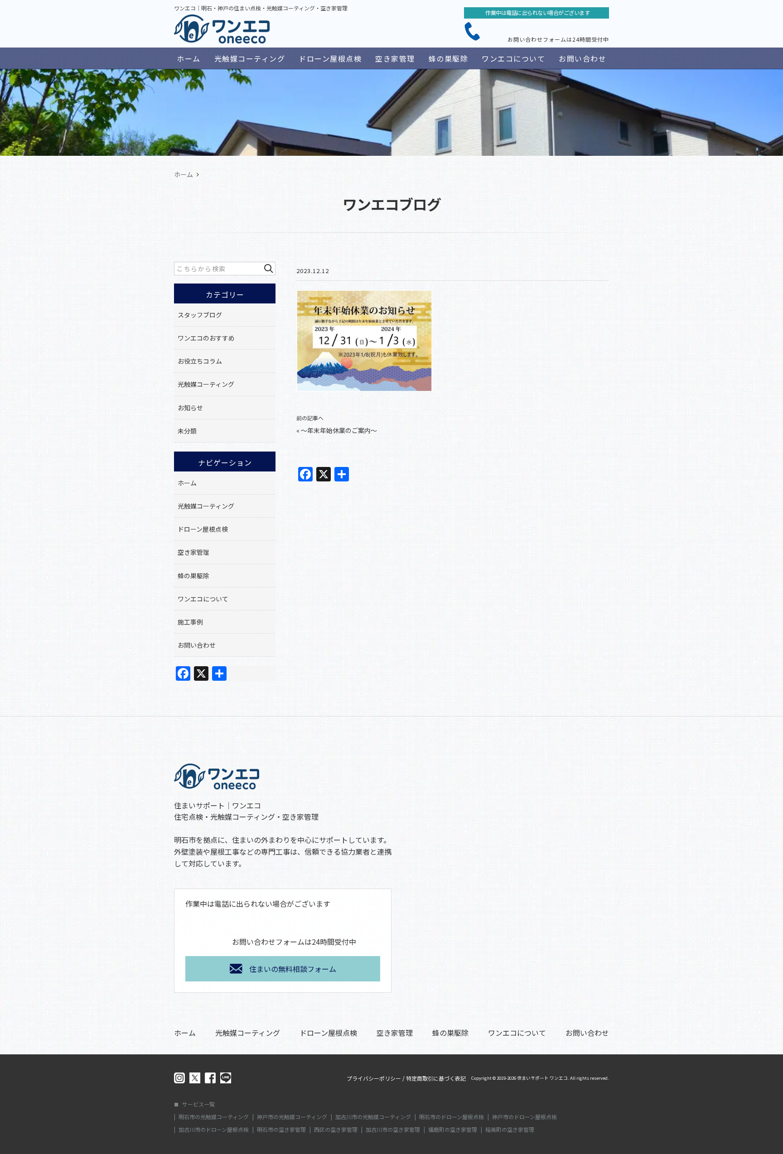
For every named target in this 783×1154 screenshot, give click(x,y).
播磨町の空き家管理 (452, 1129)
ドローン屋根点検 (330, 58)
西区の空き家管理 (336, 1129)
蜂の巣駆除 (449, 58)
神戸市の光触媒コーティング (292, 1117)
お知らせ (190, 407)
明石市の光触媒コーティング (214, 1117)
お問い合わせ (582, 58)
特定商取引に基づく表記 (436, 1078)
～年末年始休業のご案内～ (339, 430)
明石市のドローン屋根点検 (451, 1117)
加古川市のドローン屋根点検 (214, 1129)
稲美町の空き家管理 (509, 1129)
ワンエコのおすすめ (206, 337)
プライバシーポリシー (374, 1078)
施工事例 (190, 621)
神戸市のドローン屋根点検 (524, 1117)
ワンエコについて (513, 58)
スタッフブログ (200, 314)
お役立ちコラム (200, 360)
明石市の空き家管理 (281, 1129)
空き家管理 (395, 58)
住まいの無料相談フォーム (292, 968)
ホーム (189, 58)
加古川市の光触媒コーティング (373, 1117)
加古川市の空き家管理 (393, 1129)
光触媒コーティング (249, 58)
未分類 (187, 430)
